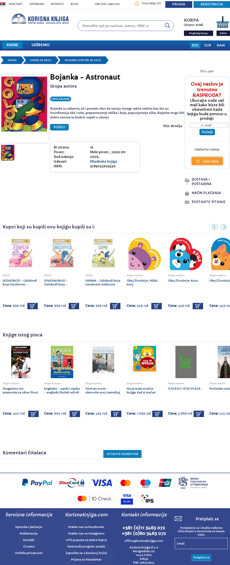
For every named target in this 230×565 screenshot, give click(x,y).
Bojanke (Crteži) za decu (83, 60)
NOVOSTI (57, 4)
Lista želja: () (151, 3)
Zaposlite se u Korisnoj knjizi (86, 553)
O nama (28, 546)
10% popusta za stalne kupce (86, 540)
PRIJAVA (178, 4)
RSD (195, 45)
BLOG (74, 4)
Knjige (12, 60)
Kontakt (16, 4)
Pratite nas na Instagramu (86, 533)
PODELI (59, 127)
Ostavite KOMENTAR (122, 454)
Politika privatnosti (28, 553)
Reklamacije (29, 533)
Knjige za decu (40, 60)
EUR (207, 45)
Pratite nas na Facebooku (86, 527)
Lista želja (210, 161)
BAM (221, 45)
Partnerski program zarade (86, 546)
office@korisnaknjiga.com (143, 541)
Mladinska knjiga (103, 161)
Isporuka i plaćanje (28, 527)
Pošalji (207, 132)
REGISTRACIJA (212, 4)
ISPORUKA (36, 4)
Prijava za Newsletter (86, 559)
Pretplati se (201, 557)
